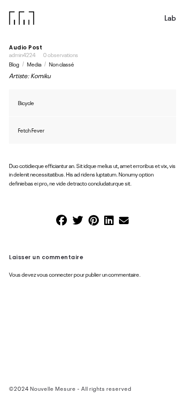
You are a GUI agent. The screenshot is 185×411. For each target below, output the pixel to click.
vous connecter (55, 274)
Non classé (61, 64)
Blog (14, 64)
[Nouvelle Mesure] (21, 18)
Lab (170, 17)
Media (34, 64)
